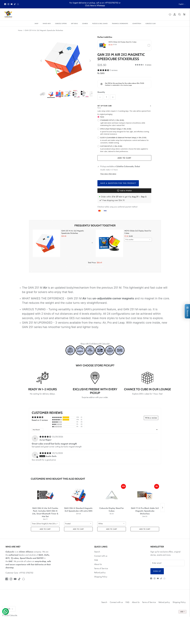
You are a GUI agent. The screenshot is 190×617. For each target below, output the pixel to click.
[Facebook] (5, 4)
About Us (98, 564)
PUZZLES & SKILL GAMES (100, 24)
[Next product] (162, 507)
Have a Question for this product (118, 183)
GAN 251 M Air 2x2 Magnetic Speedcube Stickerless (44, 30)
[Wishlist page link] (170, 14)
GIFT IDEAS (74, 24)
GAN (102, 73)
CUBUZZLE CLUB (150, 24)
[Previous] (41, 60)
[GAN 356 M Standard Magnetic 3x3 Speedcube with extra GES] (78, 495)
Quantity (101, 92)
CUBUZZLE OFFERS (61, 24)
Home (20, 30)
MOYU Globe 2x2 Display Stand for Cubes (122, 42)
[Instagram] (8, 4)
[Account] (174, 14)
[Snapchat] (18, 4)
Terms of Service (101, 568)
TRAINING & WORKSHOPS (120, 24)
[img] (45, 436)
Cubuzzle (13, 615)
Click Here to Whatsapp (95, 5)
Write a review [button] (151, 417)
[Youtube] (11, 4)
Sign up (157, 571)
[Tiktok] (15, 4)
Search (97, 551)
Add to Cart (124, 158)
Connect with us (100, 555)
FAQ (96, 560)
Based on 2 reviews (40, 420)
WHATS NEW (47, 24)
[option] (66, 61)
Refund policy (100, 572)
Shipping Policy (100, 576)
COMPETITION (136, 24)
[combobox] (138, 239)
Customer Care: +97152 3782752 (19, 572)
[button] (124, 45)
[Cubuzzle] (8, 14)
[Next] (90, 60)
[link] (46, 243)
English (181, 4)
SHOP (36, 24)
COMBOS (85, 24)
